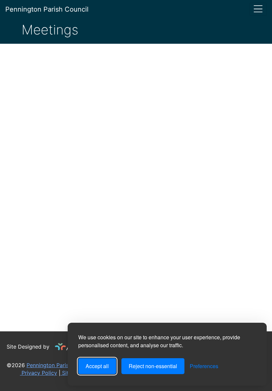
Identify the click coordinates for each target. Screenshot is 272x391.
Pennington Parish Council (47, 9)
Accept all (97, 366)
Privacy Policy (38, 372)
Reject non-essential (153, 366)
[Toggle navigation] (258, 9)
